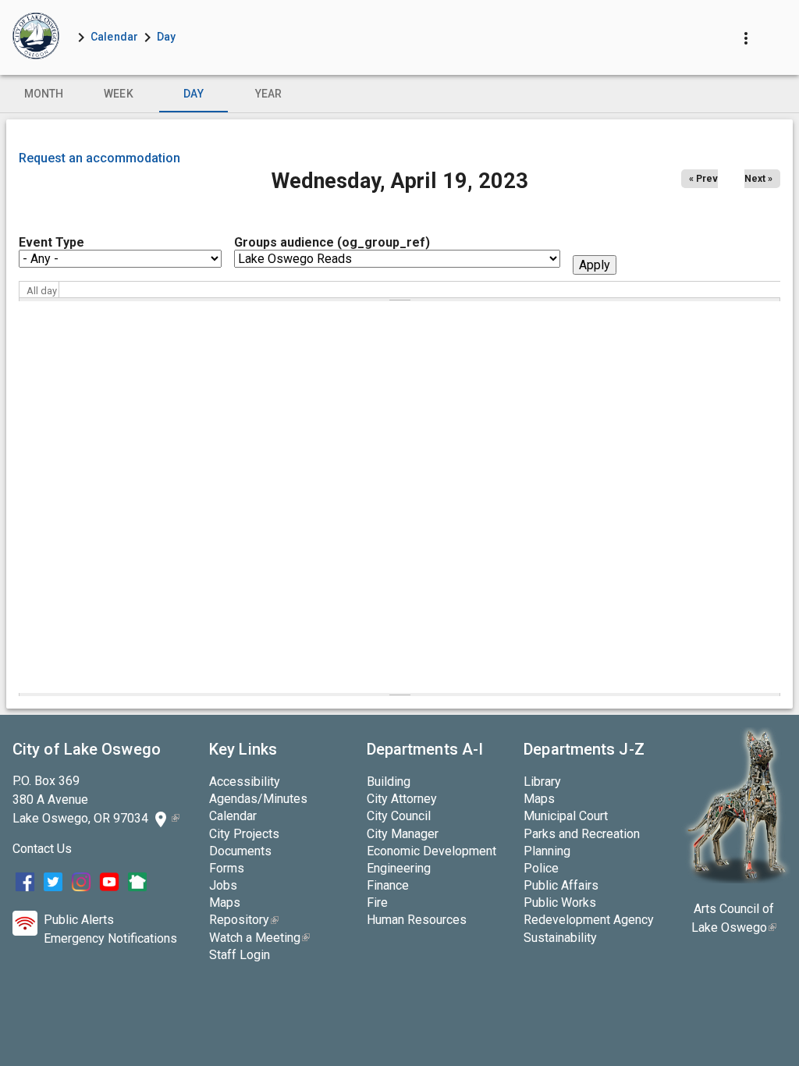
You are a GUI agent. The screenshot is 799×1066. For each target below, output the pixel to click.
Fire (377, 902)
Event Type (51, 242)
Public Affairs (561, 885)
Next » (758, 178)
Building (388, 781)
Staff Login (239, 954)
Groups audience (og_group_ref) (332, 242)
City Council (399, 815)
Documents (240, 851)
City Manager (403, 833)
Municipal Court (566, 815)
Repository (244, 919)
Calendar (114, 36)
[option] (43, 93)
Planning (547, 851)
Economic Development (431, 851)
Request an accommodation (99, 158)
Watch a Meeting (259, 937)
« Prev (703, 178)
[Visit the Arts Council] (736, 879)
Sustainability (560, 937)
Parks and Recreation (582, 833)
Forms (226, 868)
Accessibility (244, 781)
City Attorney (402, 798)
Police (541, 868)
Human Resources (417, 919)
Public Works (560, 902)
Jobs (223, 885)
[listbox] (399, 93)
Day (166, 36)
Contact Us (42, 848)
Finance (388, 885)
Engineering (399, 868)
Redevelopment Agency (589, 919)
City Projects (244, 833)
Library (542, 781)
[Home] (36, 37)
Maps (224, 902)
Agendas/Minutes (258, 798)
